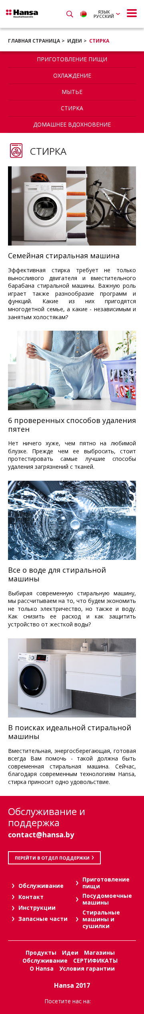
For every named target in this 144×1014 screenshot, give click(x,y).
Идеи (74, 40)
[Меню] (132, 13)
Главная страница (34, 40)
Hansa (22, 14)
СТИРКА (99, 40)
